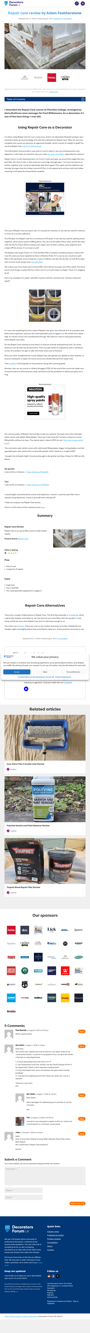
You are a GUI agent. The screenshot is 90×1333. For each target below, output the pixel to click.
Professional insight (55, 1235)
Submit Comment (77, 1203)
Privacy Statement (63, 677)
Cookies (25, 1316)
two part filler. (37, 262)
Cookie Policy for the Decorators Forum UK (36, 677)
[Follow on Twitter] (57, 1276)
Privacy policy (15, 1316)
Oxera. (21, 626)
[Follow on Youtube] (49, 1276)
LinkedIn (68, 682)
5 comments (67, 18)
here (43, 507)
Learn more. (54, 92)
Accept (17, 672)
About (49, 1246)
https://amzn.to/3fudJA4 (37, 472)
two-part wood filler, (55, 154)
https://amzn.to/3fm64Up (38, 485)
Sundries (57, 18)
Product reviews (54, 1239)
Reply (82, 1031)
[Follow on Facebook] (53, 1276)
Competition (52, 1242)
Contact (50, 1250)
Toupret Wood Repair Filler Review (23, 887)
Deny (45, 672)
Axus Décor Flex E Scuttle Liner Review (25, 764)
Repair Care (23, 539)
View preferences (73, 672)
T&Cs (6, 1316)
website (12, 363)
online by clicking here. (31, 146)
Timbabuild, (74, 615)
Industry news (53, 1232)
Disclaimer (33, 1316)
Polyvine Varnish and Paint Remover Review (28, 825)
